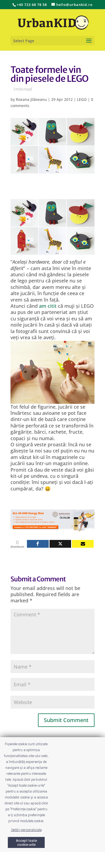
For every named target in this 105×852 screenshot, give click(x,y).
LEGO (82, 99)
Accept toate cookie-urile (26, 843)
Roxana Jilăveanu (31, 99)
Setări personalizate (26, 830)
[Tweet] (60, 544)
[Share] (38, 544)
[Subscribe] (83, 544)
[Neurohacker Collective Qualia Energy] (52, 528)
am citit (48, 306)
